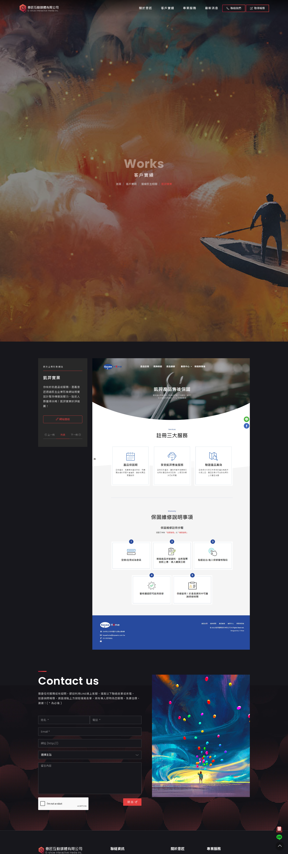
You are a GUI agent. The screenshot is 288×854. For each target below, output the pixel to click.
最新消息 (211, 8)
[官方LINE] (279, 837)
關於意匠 (145, 8)
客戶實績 (167, 8)
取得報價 (259, 8)
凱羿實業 (166, 184)
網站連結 (64, 419)
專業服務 (189, 8)
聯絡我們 (235, 8)
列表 (62, 434)
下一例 (74, 434)
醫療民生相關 (149, 184)
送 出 (130, 802)
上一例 (51, 434)
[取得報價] (279, 830)
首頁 (118, 184)
